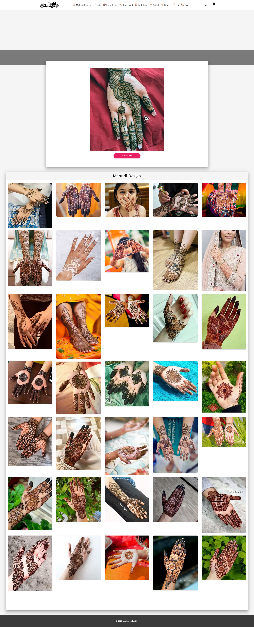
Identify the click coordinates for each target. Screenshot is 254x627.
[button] (206, 5)
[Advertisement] (127, 30)
